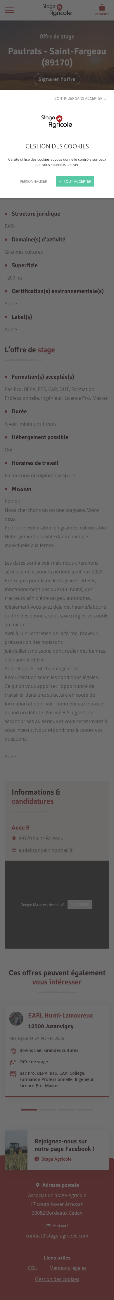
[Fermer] (57, 650)
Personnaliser (33, 181)
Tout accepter (77, 181)
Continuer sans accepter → (80, 98)
